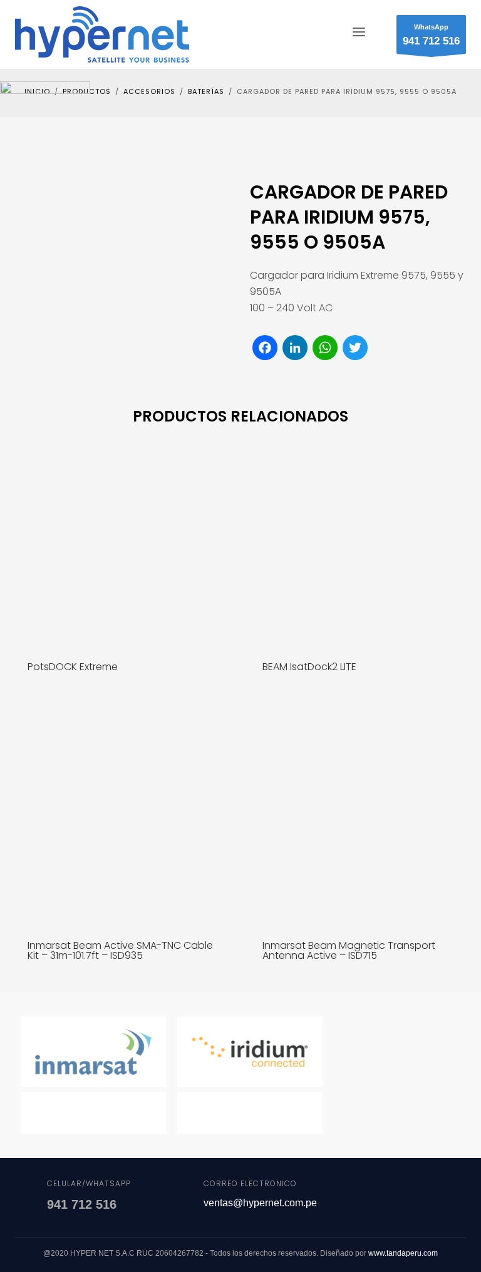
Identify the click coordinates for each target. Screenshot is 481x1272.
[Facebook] (383, 1197)
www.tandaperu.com (403, 1253)
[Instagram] (446, 1197)
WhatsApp (431, 35)
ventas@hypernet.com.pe (260, 1202)
